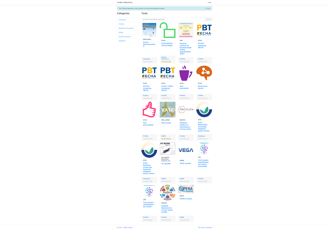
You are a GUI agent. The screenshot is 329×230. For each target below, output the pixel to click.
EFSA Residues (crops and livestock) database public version (149, 168)
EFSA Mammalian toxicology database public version (203, 127)
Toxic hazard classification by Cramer (148, 204)
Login (209, 2)
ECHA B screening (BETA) (147, 88)
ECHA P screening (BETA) (202, 45)
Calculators (122, 20)
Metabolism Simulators (126, 28)
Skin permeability (148, 124)
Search (208, 19)
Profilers (121, 24)
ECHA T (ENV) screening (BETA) (167, 88)
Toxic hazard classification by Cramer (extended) (203, 163)
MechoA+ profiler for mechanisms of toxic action (185, 126)
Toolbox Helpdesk (206, 227)
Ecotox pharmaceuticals (149, 44)
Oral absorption (184, 87)
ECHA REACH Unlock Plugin (167, 44)
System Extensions (125, 36)
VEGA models (185, 163)
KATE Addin (166, 123)
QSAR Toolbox (128, 227)
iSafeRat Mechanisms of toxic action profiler (167, 209)
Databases (122, 41)
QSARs (121, 32)
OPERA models (186, 199)
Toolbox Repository (125, 2)
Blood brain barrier (202, 87)
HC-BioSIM (165, 164)
